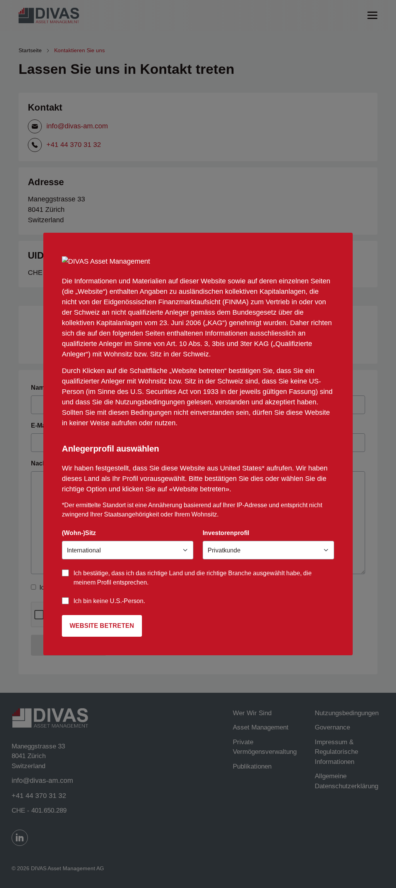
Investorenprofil (226, 533)
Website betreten (102, 625)
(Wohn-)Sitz (79, 533)
